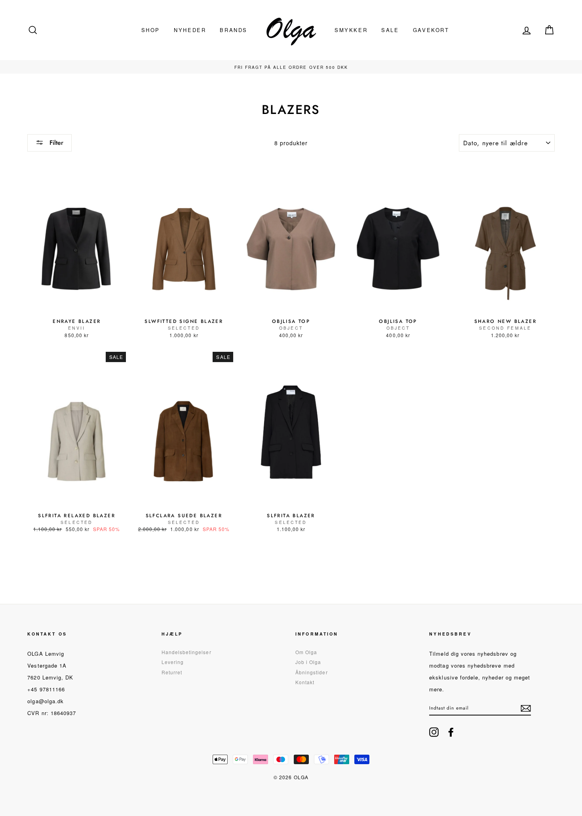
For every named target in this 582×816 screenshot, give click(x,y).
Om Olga (306, 652)
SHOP (150, 30)
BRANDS (233, 30)
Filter (55, 142)
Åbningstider (311, 672)
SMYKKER (351, 30)
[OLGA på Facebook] (451, 732)
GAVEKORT (431, 30)
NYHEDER (190, 30)
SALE (390, 30)
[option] (291, 67)
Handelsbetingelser (186, 652)
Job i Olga (308, 661)
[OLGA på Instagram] (434, 732)
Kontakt (304, 682)
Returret (172, 672)
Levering (173, 661)
